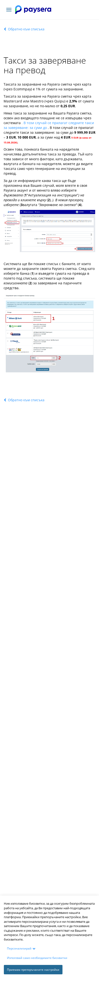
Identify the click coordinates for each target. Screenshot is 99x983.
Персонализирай (19, 948)
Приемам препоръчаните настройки (33, 970)
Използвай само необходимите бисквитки (37, 958)
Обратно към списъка (25, 29)
